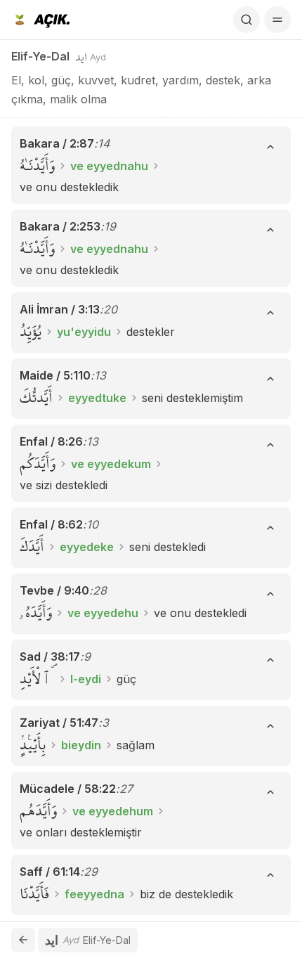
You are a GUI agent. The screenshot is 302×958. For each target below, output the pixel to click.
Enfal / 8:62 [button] (51, 524)
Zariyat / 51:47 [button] (59, 723)
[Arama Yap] (246, 19)
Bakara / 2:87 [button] (57, 143)
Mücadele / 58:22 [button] (68, 789)
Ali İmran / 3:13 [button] (60, 309)
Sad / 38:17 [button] (50, 656)
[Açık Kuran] (40, 19)
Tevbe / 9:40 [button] (54, 590)
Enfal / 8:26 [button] (51, 441)
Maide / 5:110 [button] (55, 375)
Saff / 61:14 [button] (50, 872)
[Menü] (277, 19)
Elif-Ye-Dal (40, 56)
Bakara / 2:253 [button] (60, 226)
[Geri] (23, 940)
